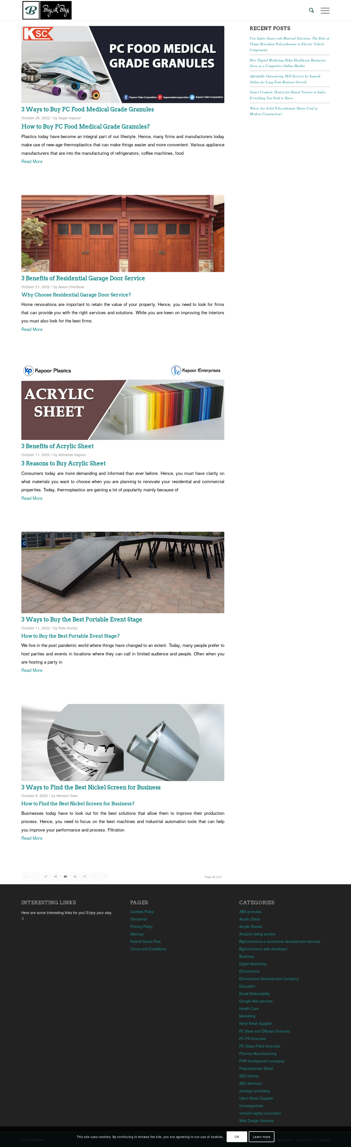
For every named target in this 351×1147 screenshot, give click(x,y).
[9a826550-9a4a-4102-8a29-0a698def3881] (122, 233)
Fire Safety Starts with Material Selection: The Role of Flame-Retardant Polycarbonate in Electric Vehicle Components (289, 44)
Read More (31, 161)
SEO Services (250, 1083)
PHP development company (261, 1060)
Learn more (262, 1136)
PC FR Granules (252, 1038)
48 (55, 876)
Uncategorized (251, 1105)
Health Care (249, 1008)
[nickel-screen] (122, 742)
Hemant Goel (67, 795)
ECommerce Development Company (269, 978)
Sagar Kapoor (69, 117)
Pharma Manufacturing (257, 1053)
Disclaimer (138, 919)
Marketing (247, 1015)
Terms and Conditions (148, 948)
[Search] (311, 10)
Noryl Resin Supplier (255, 1023)
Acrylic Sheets (250, 926)
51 (84, 876)
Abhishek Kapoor (72, 454)
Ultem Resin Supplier (256, 1098)
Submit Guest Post (145, 941)
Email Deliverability (254, 993)
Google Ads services (256, 1001)
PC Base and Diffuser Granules (264, 1031)
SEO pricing (248, 1075)
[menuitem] (311, 10)
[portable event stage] (122, 572)
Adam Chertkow (71, 286)
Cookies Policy (142, 911)
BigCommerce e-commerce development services (279, 941)
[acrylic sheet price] (122, 401)
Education (247, 986)
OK (237, 1136)
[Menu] (323, 10)
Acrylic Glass (249, 919)
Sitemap (137, 933)
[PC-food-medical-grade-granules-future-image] (122, 64)
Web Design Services (256, 1120)
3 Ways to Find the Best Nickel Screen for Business (91, 787)
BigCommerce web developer (263, 948)
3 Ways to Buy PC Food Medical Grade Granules (87, 109)
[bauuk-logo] (47, 10)
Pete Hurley (67, 627)
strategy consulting (254, 1090)
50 (75, 876)
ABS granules (250, 911)
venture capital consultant (260, 1113)
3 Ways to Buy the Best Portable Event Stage (81, 619)
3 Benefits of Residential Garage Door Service (83, 278)
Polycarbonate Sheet (256, 1068)
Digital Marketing (252, 963)
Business (246, 956)
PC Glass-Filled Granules (259, 1046)
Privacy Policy (141, 926)
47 (45, 876)
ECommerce (249, 971)
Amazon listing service (257, 933)
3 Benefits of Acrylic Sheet (57, 446)
